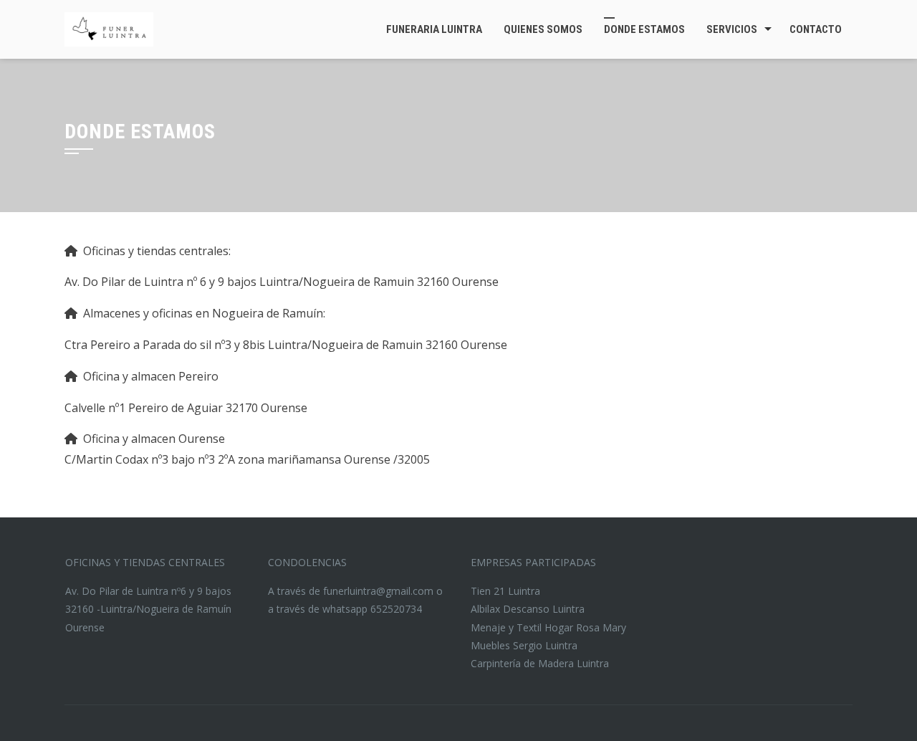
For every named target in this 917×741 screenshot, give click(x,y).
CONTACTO (815, 29)
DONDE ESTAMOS (644, 29)
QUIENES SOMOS (543, 29)
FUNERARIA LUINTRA (434, 29)
